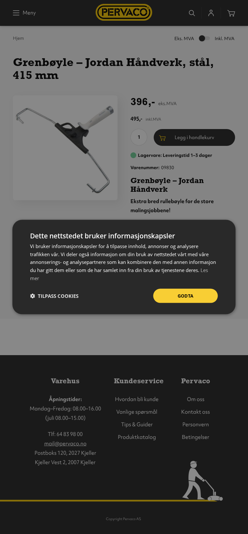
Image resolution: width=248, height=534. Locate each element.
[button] (54, 296)
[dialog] (123, 267)
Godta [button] (186, 295)
